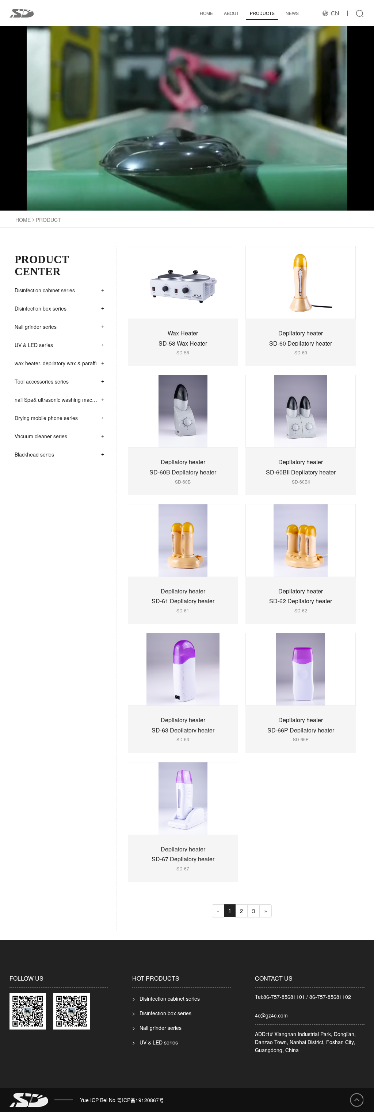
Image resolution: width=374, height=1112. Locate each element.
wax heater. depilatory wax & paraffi (56, 363)
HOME (206, 13)
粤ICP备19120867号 (140, 1100)
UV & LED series (34, 345)
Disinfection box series (40, 308)
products (262, 13)
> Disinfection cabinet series (166, 998)
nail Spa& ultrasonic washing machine (58, 399)
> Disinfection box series (161, 1013)
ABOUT (231, 13)
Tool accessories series (42, 381)
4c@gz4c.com (271, 1015)
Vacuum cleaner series (41, 436)
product (48, 219)
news (292, 13)
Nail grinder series (36, 326)
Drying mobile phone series (46, 418)
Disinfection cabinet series (45, 290)
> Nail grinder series (157, 1027)
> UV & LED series (155, 1042)
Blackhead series (34, 454)
